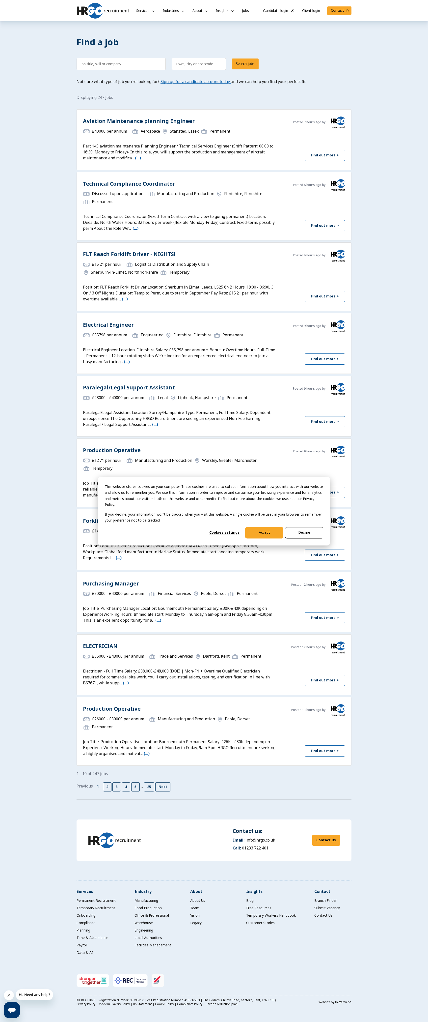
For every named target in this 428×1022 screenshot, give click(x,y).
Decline (304, 532)
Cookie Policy (165, 1004)
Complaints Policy (190, 1004)
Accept (264, 532)
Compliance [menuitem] (86, 922)
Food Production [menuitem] (148, 907)
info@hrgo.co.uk (260, 840)
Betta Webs (343, 1002)
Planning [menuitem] (83, 930)
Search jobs (245, 63)
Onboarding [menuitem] (86, 915)
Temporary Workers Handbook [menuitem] (271, 915)
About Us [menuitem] (197, 900)
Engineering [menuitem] (143, 930)
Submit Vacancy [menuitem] (327, 907)
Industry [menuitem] (143, 891)
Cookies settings (224, 532)
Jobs (246, 10)
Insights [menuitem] (254, 891)
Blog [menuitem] (250, 900)
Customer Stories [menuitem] (260, 922)
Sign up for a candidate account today (195, 81)
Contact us (326, 840)
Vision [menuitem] (195, 915)
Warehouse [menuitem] (143, 922)
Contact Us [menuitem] (323, 915)
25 (149, 786)
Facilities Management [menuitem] (152, 945)
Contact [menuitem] (322, 891)
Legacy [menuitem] (196, 922)
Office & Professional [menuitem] (151, 915)
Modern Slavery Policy (115, 1004)
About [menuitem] (196, 891)
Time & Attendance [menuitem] (92, 937)
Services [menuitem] (85, 891)
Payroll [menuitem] (82, 945)
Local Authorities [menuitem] (148, 937)
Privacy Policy (86, 1004)
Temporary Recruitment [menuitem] (96, 907)
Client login (311, 10)
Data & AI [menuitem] (85, 952)
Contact (337, 10)
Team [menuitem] (194, 907)
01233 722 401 (255, 848)
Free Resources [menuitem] (258, 907)
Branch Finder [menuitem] (325, 900)
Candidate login (276, 10)
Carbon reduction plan (222, 1004)
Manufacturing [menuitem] (146, 900)
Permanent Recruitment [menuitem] (96, 900)
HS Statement (143, 1004)
